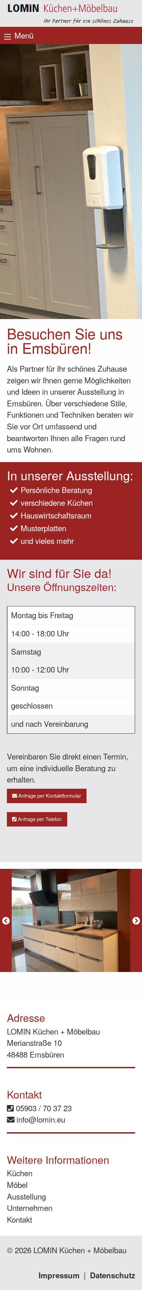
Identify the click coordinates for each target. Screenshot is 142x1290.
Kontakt (19, 1219)
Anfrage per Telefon (39, 818)
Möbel (17, 1184)
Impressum (59, 1275)
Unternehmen (29, 1207)
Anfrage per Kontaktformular (49, 795)
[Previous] (6, 920)
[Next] (136, 920)
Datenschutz (112, 1275)
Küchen (19, 1172)
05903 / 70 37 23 (43, 1107)
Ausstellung (26, 1196)
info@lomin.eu (39, 1119)
